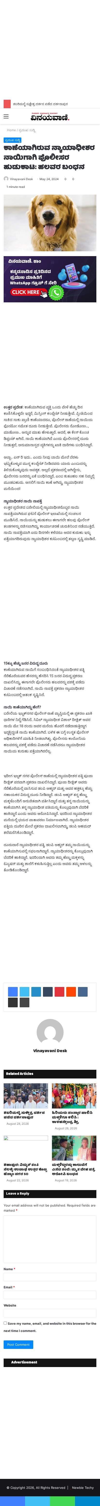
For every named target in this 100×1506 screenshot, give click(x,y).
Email (9, 1287)
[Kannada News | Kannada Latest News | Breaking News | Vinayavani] (50, 116)
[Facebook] (13, 992)
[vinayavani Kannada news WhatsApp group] (50, 301)
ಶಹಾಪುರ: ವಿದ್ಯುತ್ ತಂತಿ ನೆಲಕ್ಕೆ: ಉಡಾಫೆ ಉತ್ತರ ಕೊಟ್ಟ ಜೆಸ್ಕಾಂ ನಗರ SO (25, 1169)
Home (11, 130)
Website (10, 1305)
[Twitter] (24, 992)
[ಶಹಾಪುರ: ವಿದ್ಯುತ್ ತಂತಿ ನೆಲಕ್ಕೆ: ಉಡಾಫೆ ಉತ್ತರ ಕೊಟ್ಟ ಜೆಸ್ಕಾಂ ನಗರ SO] (26, 1148)
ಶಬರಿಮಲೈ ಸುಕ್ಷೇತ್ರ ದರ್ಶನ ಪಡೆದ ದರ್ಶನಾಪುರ (40, 104)
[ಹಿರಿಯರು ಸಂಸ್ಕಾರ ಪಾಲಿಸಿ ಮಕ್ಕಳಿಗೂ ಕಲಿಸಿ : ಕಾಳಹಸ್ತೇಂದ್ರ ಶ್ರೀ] (74, 1095)
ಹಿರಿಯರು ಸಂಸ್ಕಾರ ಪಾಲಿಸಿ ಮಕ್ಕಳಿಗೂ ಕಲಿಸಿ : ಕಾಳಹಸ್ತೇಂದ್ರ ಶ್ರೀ (72, 1117)
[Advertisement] (50, 50)
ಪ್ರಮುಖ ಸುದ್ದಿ (27, 130)
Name (9, 1269)
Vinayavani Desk (21, 179)
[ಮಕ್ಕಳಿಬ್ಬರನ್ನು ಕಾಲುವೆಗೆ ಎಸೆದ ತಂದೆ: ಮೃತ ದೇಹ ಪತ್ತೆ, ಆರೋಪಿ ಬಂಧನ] (74, 1148)
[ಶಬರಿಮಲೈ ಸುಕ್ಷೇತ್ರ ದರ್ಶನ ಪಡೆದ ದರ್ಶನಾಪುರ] (26, 1095)
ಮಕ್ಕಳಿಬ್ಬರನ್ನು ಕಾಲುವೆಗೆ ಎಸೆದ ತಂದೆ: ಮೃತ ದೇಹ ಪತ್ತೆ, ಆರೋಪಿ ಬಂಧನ (73, 1169)
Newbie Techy (83, 1488)
